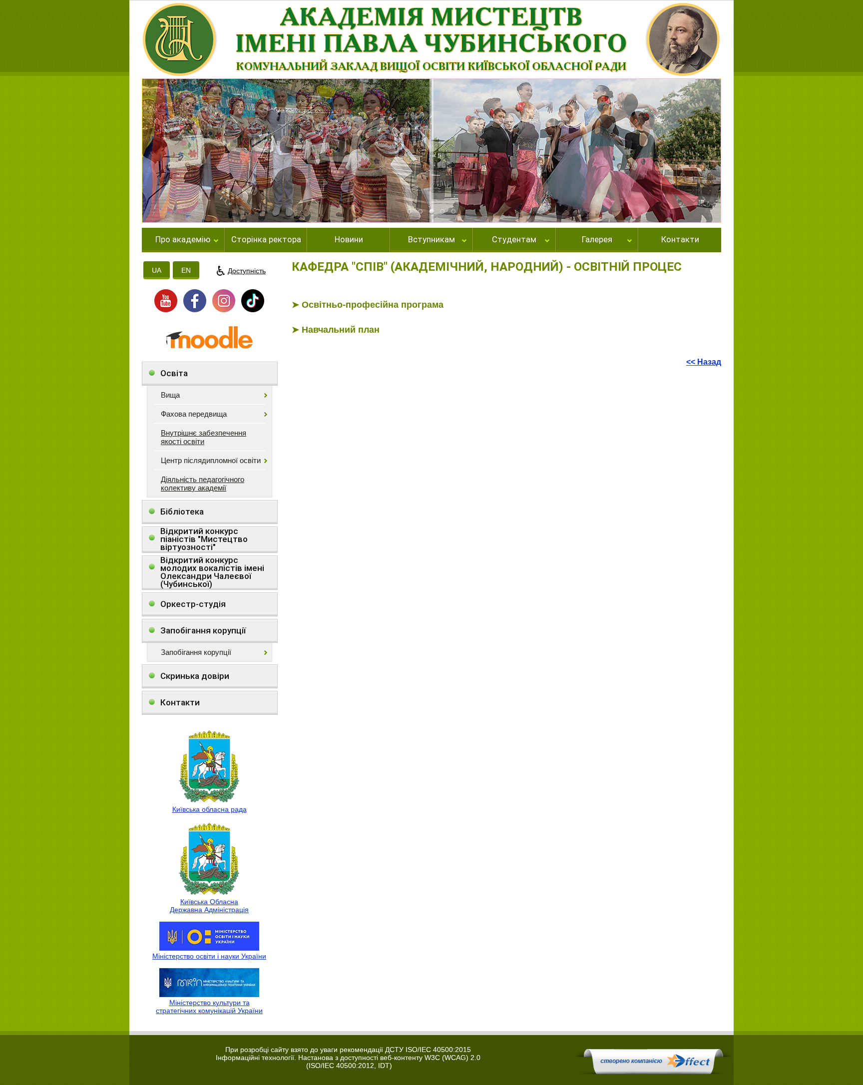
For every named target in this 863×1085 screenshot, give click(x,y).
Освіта (174, 373)
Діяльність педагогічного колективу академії (202, 483)
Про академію (183, 239)
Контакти (680, 239)
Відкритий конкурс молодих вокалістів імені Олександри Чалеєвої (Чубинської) (212, 572)
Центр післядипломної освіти (211, 460)
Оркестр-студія (193, 604)
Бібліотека (182, 512)
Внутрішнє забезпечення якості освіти (203, 437)
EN (186, 270)
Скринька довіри (194, 676)
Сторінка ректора (266, 239)
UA (156, 270)
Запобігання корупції (203, 630)
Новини (349, 239)
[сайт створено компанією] (653, 1072)
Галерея (597, 239)
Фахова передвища (194, 414)
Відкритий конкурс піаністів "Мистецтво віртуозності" (204, 539)
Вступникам (431, 239)
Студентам (514, 239)
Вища (170, 395)
